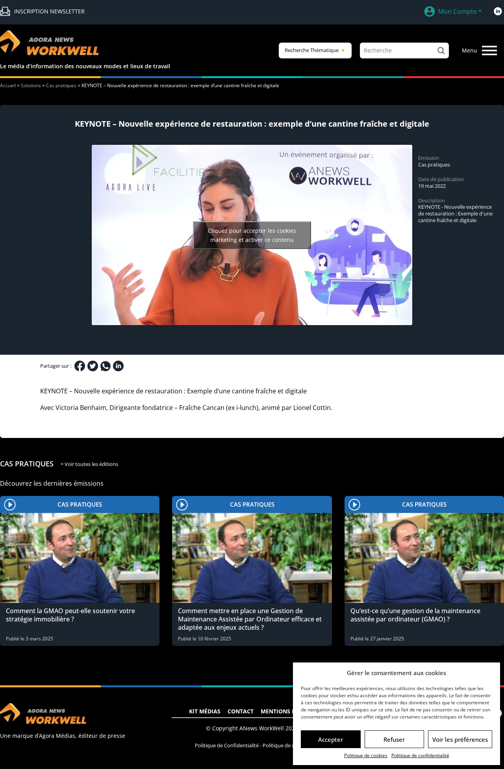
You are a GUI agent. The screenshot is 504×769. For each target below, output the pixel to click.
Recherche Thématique (315, 50)
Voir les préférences (460, 739)
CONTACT (241, 711)
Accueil (8, 85)
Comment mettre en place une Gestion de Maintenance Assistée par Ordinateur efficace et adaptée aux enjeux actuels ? (250, 619)
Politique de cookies (365, 755)
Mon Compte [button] (457, 11)
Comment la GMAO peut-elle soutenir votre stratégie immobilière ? (70, 614)
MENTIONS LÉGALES (288, 711)
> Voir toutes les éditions (89, 464)
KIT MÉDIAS (204, 711)
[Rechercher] (441, 50)
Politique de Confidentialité (227, 745)
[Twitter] (92, 366)
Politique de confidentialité (420, 755)
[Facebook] (79, 366)
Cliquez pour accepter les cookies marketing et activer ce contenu (252, 235)
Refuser (394, 739)
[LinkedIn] (118, 366)
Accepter (330, 739)
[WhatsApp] (105, 366)
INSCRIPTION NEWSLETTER (49, 11)
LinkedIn (497, 11)
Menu (469, 50)
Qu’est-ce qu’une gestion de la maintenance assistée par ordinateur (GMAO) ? (415, 614)
